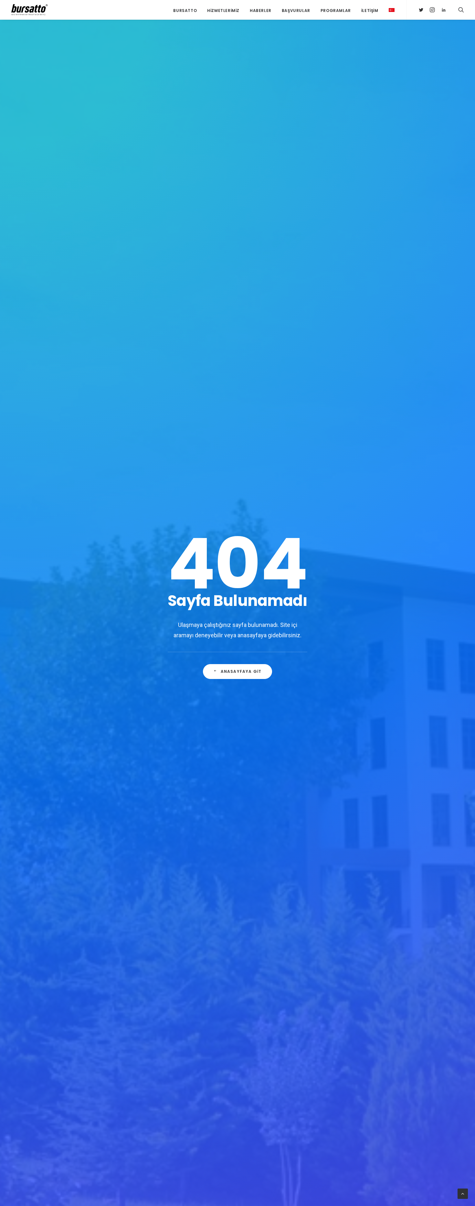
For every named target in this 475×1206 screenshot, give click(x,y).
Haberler (260, 10)
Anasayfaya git (241, 671)
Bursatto (185, 10)
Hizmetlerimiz (223, 10)
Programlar (336, 10)
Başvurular (296, 10)
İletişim (369, 10)
